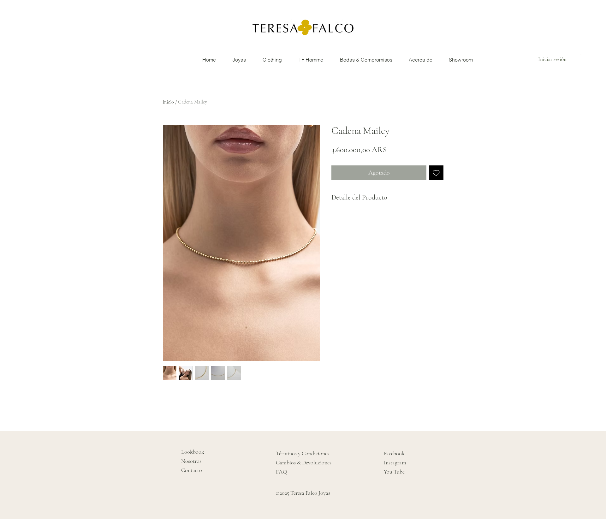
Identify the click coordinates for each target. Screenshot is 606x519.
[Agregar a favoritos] (436, 172)
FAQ (281, 471)
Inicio (168, 102)
